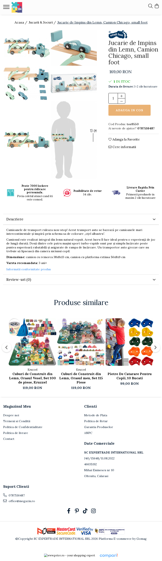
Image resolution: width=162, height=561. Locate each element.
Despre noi (11, 415)
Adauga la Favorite (126, 139)
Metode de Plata (95, 415)
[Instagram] (93, 511)
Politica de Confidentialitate (22, 427)
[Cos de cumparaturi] (156, 6)
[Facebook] (68, 511)
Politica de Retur (96, 421)
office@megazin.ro (21, 501)
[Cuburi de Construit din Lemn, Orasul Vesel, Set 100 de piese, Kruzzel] (32, 342)
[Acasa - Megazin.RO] (28, 7)
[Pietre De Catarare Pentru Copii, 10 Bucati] (129, 342)
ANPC (88, 433)
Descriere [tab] (14, 219)
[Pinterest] (77, 511)
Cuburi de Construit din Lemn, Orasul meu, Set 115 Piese (81, 378)
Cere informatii (124, 147)
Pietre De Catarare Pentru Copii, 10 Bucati (130, 376)
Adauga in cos (129, 110)
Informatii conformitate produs (28, 269)
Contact (8, 439)
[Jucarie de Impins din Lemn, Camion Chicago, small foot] (27, 47)
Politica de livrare (15, 433)
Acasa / (21, 22)
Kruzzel (32, 369)
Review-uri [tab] (18, 279)
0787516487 (16, 495)
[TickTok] (85, 511)
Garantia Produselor (98, 427)
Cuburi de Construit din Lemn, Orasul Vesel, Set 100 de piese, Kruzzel (32, 378)
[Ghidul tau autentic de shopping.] (108, 555)
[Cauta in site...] (150, 6)
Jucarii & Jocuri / (43, 22)
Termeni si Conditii (16, 421)
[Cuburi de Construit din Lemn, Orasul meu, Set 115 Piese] (81, 342)
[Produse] (7, 8)
